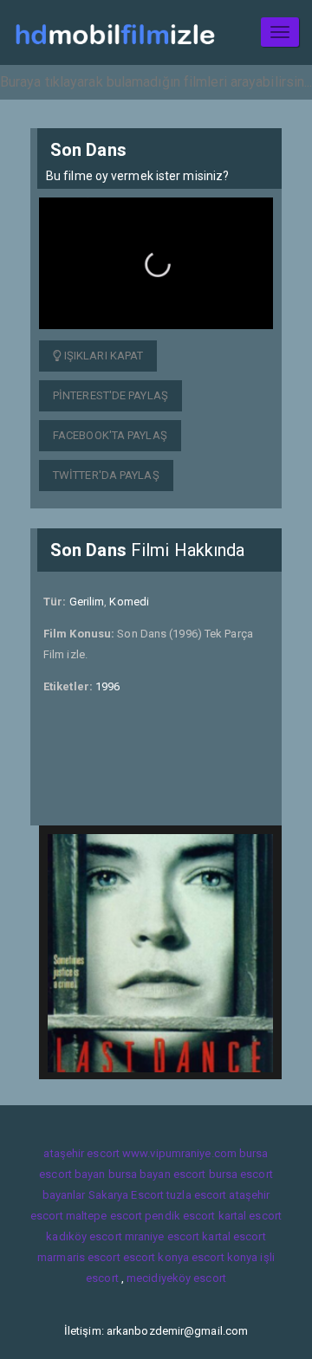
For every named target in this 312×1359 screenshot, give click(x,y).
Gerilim (87, 601)
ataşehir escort (81, 1153)
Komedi (129, 601)
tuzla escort (196, 1194)
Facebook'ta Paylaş (110, 435)
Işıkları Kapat (103, 355)
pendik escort (180, 1215)
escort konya (156, 1257)
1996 (107, 686)
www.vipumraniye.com (179, 1153)
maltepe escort (104, 1215)
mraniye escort (162, 1236)
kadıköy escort (83, 1236)
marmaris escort (78, 1257)
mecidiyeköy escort (176, 1278)
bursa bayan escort (157, 1174)
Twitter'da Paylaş (106, 475)
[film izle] (115, 32)
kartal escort (250, 1215)
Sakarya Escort (126, 1194)
